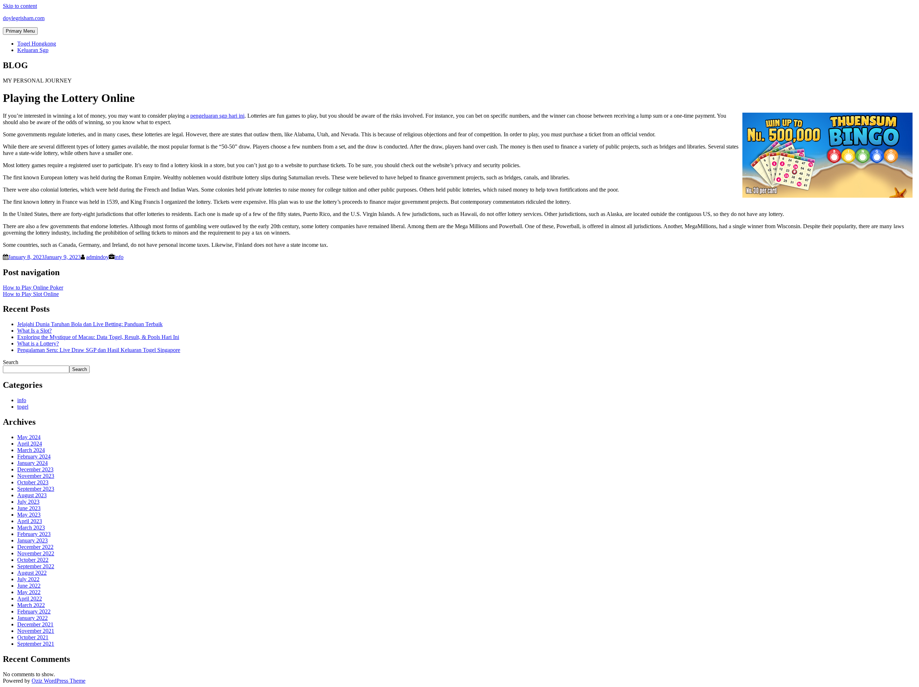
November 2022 (35, 553)
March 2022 (31, 605)
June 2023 (29, 508)
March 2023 (31, 527)
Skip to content (20, 6)
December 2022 (35, 547)
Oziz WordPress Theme (58, 681)
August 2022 (32, 573)
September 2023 (35, 489)
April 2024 (29, 444)
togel (22, 407)
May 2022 (29, 592)
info (119, 257)
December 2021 (35, 624)
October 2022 (32, 560)
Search (10, 362)
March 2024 (31, 450)
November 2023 (35, 476)
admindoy (97, 257)
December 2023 (35, 469)
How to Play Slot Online (31, 294)
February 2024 (34, 456)
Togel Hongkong (36, 44)
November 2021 (35, 631)
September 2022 (35, 566)
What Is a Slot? (34, 331)
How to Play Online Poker (33, 287)
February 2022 (34, 611)
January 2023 (32, 540)
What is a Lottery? (38, 343)
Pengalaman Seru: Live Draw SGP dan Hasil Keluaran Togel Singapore (98, 350)
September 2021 (35, 644)
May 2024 (29, 437)
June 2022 (29, 586)
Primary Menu (20, 31)
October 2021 (32, 637)
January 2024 (32, 463)
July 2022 (28, 579)
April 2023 (29, 521)
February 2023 (34, 534)
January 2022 (32, 618)
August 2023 (32, 495)
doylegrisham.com (24, 18)
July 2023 (28, 502)
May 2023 (29, 515)
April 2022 (29, 599)
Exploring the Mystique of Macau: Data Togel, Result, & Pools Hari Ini (98, 337)
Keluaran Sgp (32, 50)
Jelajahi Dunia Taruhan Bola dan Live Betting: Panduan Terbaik (90, 324)
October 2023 (32, 482)
